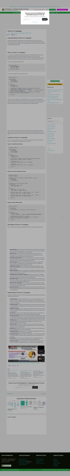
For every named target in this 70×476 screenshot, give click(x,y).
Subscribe (45, 19)
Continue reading (35, 22)
